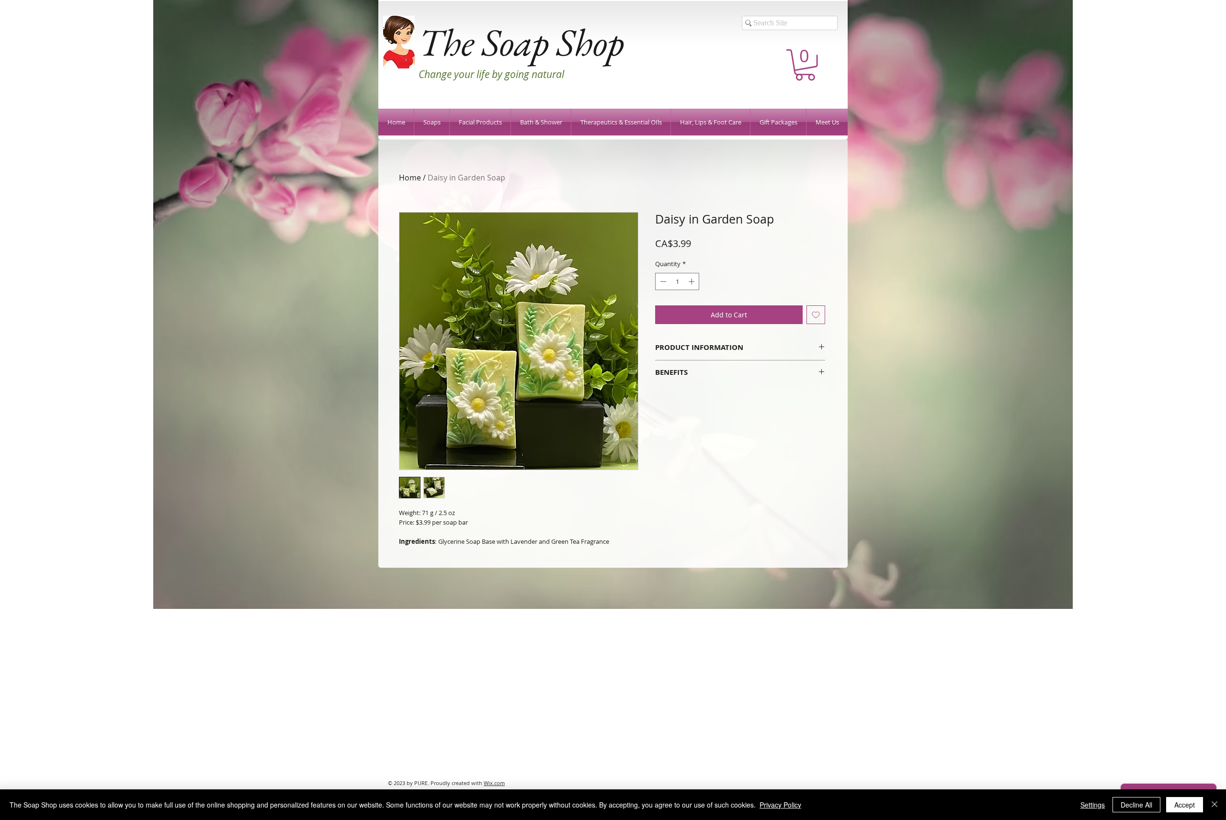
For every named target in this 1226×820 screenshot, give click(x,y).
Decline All (1136, 804)
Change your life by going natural (491, 74)
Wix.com (494, 782)
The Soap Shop (521, 42)
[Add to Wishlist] (815, 314)
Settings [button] (1092, 804)
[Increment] (692, 281)
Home (410, 177)
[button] (805, 64)
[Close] (1214, 804)
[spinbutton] (677, 281)
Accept (1184, 804)
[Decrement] (662, 281)
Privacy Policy (780, 804)
